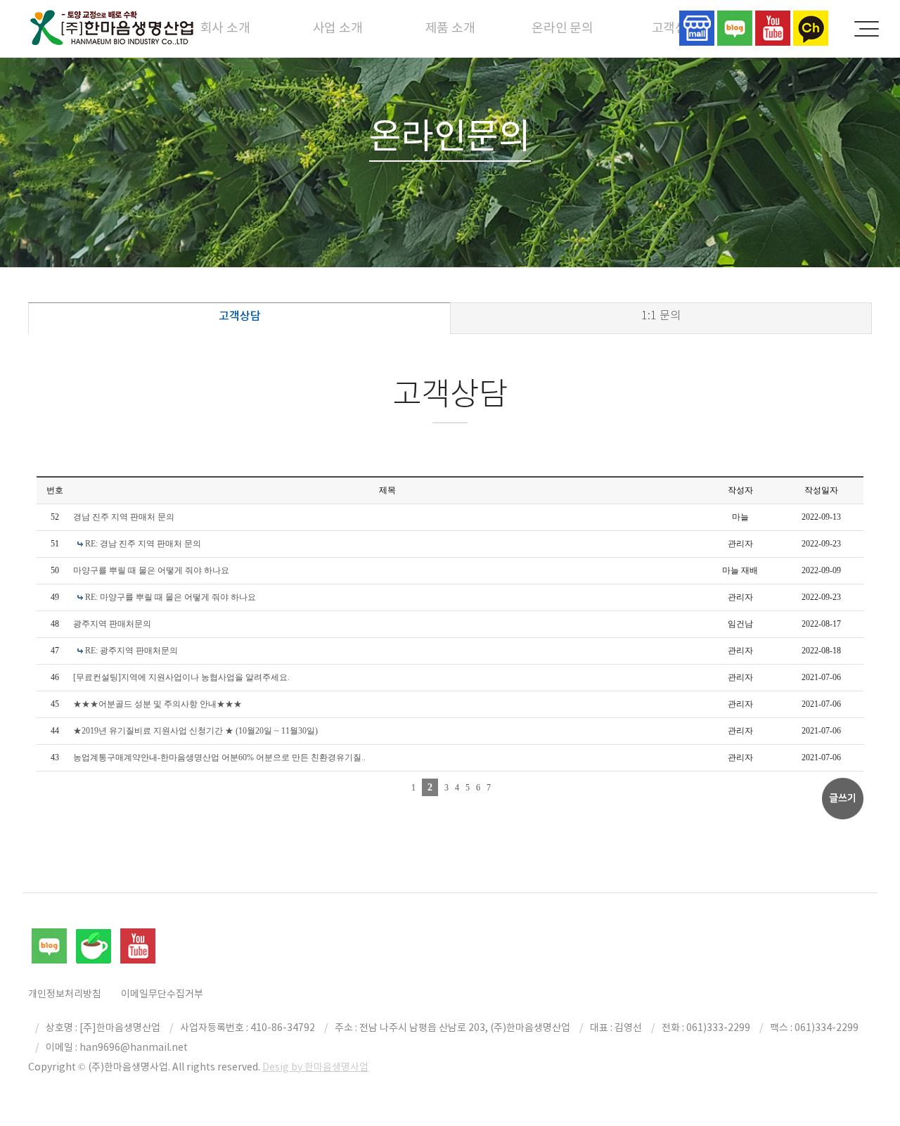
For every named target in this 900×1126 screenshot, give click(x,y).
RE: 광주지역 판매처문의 (131, 650)
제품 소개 (450, 28)
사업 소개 (338, 28)
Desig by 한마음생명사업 (315, 1067)
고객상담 (240, 316)
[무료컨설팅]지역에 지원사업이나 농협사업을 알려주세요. (181, 677)
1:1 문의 (661, 315)
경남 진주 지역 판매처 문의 (123, 517)
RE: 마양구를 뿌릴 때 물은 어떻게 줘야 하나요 (170, 597)
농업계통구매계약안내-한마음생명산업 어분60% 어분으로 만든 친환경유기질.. (219, 757)
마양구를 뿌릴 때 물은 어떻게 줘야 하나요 (151, 570)
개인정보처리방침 (64, 993)
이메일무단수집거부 (162, 993)
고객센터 (675, 28)
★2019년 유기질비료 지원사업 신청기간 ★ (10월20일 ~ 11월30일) (195, 731)
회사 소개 (225, 28)
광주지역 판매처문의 (112, 624)
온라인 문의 (562, 28)
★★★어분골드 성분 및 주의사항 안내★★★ (157, 704)
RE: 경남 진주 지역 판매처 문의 (143, 544)
